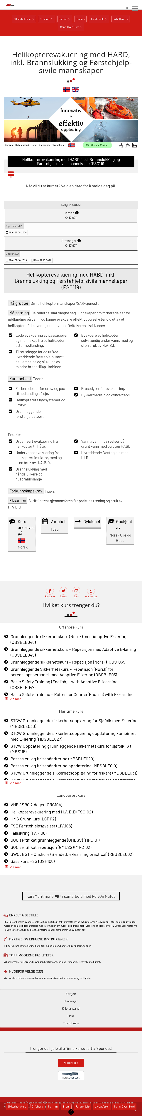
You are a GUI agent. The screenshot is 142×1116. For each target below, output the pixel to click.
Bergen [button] (70, 994)
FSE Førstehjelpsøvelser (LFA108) (41, 825)
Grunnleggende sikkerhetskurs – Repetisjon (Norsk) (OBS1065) (68, 661)
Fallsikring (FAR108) (28, 833)
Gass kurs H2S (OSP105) (33, 861)
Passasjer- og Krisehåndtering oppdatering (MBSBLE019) (64, 765)
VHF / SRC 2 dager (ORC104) (36, 804)
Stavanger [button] (71, 1001)
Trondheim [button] (71, 1023)
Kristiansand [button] (71, 1008)
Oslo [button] (70, 1016)
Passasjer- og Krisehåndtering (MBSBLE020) (52, 758)
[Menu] (133, 8)
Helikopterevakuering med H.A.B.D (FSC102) (52, 811)
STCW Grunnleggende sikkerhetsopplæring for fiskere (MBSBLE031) (74, 772)
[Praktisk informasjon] (71, 1112)
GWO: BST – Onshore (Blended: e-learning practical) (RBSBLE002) (72, 854)
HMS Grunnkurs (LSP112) (33, 818)
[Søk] (125, 8)
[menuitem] (125, 8)
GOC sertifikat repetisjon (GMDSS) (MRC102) (51, 847)
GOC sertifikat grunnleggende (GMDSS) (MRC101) (55, 840)
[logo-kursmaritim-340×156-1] (14, 5)
